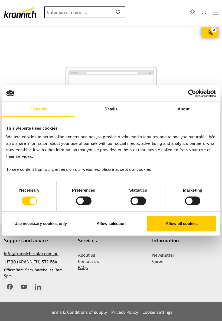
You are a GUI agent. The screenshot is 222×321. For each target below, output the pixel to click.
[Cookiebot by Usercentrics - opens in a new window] (192, 93)
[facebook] (10, 287)
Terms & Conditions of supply (78, 312)
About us (86, 254)
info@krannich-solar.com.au (31, 253)
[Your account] (204, 12)
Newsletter (163, 254)
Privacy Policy (124, 312)
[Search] (118, 12)
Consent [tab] (38, 109)
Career (158, 261)
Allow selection (111, 223)
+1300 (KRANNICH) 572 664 (30, 261)
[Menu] (215, 12)
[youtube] (24, 287)
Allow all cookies (182, 223)
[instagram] (38, 287)
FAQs (83, 267)
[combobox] (79, 12)
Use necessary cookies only (40, 223)
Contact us (88, 261)
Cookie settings (157, 312)
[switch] (84, 200)
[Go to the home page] (20, 12)
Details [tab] (111, 109)
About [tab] (184, 109)
